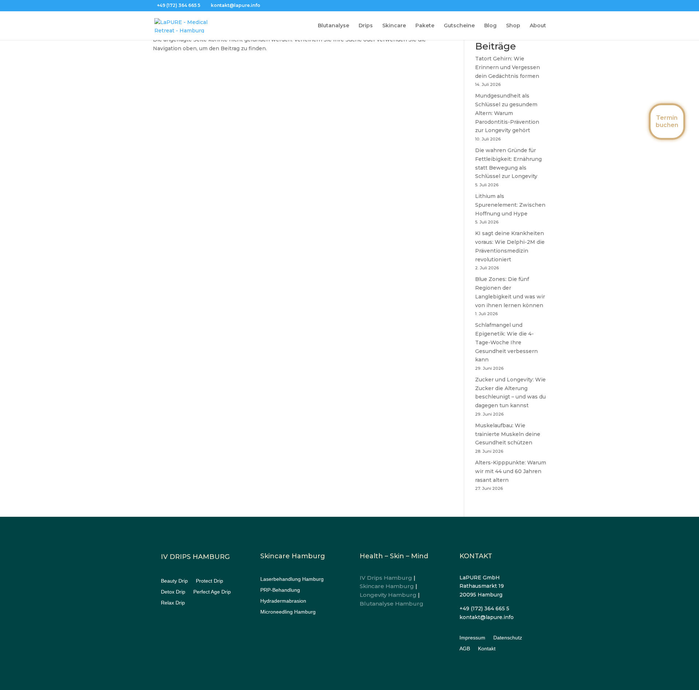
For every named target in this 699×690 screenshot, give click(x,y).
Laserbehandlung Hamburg (292, 579)
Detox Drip (173, 592)
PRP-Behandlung (280, 590)
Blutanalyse (333, 26)
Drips (366, 26)
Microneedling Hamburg (288, 612)
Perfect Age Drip (212, 592)
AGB (464, 648)
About (538, 26)
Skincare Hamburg (387, 586)
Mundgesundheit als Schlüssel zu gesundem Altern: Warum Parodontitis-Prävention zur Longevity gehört (507, 113)
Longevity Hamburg (388, 594)
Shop (513, 26)
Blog (490, 26)
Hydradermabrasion (283, 601)
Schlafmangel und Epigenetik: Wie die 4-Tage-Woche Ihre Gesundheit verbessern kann (506, 342)
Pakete (424, 26)
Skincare (394, 26)
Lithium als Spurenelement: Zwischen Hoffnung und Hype (510, 205)
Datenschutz (507, 638)
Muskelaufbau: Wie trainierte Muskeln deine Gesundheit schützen (507, 434)
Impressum (472, 638)
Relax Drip (173, 603)
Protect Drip (209, 581)
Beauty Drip (174, 581)
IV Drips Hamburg (386, 577)
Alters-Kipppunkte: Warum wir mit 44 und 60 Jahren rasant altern (510, 471)
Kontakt (486, 648)
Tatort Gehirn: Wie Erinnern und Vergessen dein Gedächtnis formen (507, 67)
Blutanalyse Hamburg (391, 603)
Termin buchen (667, 121)
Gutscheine (459, 26)
